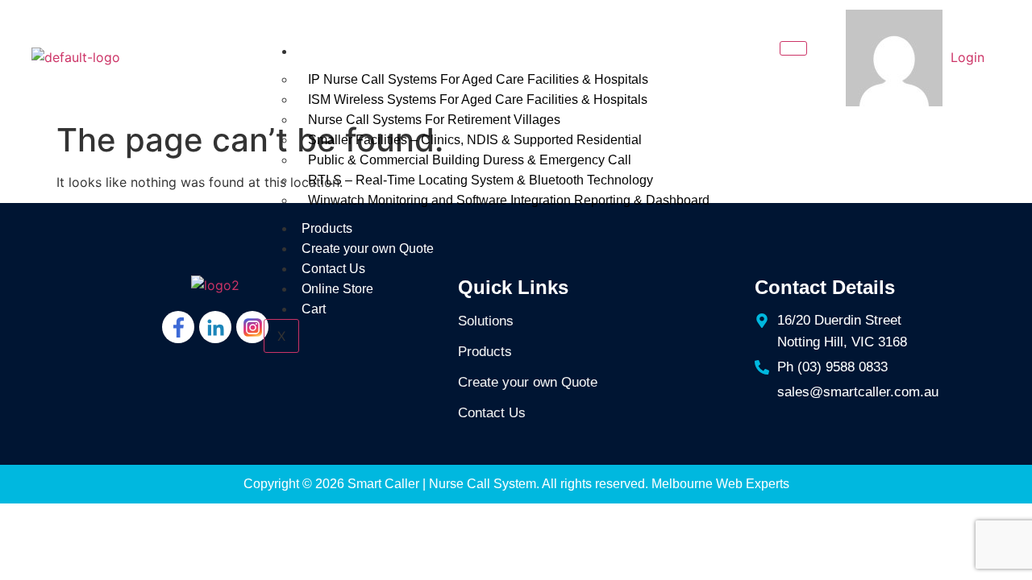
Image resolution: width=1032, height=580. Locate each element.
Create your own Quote (368, 248)
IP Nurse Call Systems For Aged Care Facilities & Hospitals (478, 79)
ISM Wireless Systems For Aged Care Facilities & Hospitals (477, 99)
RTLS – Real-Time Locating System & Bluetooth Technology (480, 180)
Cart (315, 309)
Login (967, 57)
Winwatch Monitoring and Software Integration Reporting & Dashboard (509, 200)
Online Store (337, 289)
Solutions (329, 51)
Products (327, 228)
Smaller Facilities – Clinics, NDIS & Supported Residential (475, 140)
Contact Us (333, 269)
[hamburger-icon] (793, 48)
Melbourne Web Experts (720, 484)
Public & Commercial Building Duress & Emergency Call (469, 160)
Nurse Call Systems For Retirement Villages (434, 119)
